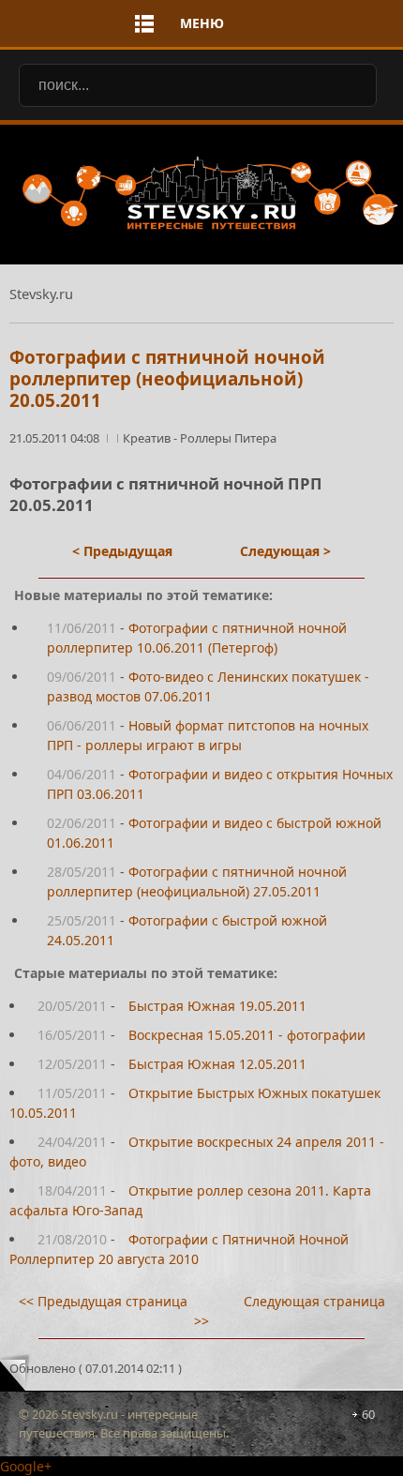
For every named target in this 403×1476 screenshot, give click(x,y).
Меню (202, 23)
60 (368, 1414)
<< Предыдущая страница (103, 1301)
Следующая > (285, 551)
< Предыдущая (122, 551)
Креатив (148, 437)
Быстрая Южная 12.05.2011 (217, 1064)
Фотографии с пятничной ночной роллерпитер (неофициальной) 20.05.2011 (167, 378)
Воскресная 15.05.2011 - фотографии (247, 1035)
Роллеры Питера (228, 437)
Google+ (26, 1466)
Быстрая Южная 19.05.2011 (217, 1006)
